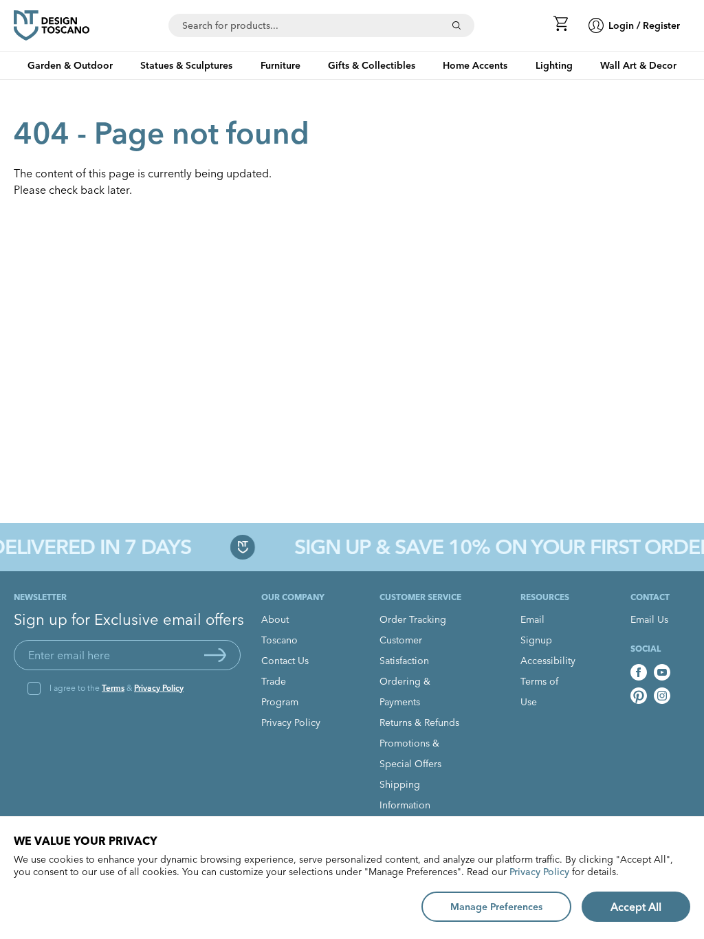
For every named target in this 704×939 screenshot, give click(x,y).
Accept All (635, 907)
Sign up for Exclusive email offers (129, 619)
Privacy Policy (159, 688)
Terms (113, 688)
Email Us (649, 619)
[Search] (456, 25)
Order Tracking (413, 619)
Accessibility (547, 660)
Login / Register (644, 25)
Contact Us (285, 660)
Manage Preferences (496, 907)
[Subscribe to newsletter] (215, 655)
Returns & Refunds (419, 722)
